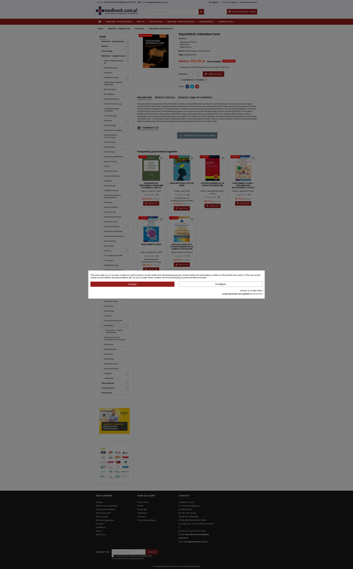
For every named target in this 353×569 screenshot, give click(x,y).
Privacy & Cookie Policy (251, 290)
